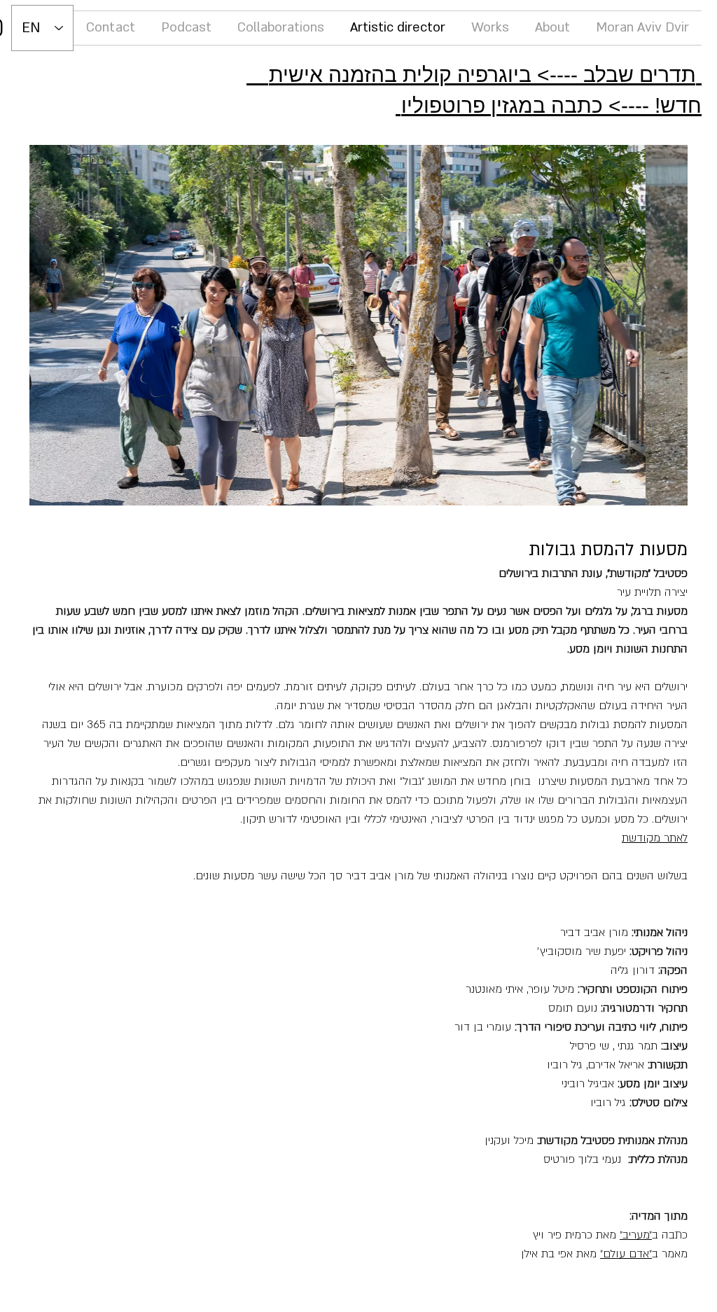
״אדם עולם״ (626, 1254)
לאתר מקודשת (655, 838)
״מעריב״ (636, 1235)
